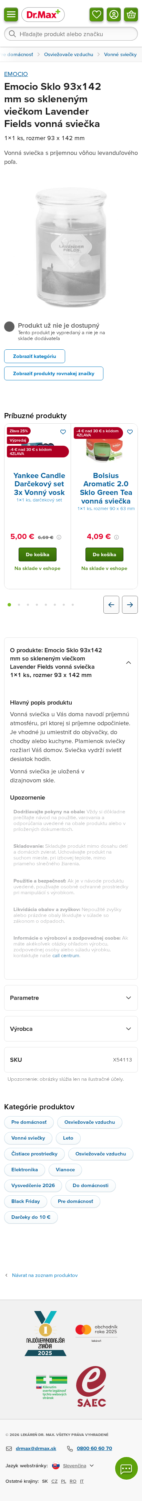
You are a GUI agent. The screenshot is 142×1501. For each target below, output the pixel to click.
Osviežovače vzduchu (89, 1122)
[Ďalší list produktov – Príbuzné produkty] (130, 605)
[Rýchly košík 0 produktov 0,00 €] (131, 14)
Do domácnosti (91, 1185)
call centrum (65, 955)
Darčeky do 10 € (31, 1217)
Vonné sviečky (28, 1138)
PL (63, 1481)
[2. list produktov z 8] (18, 604)
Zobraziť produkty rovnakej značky (53, 373)
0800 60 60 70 (94, 1448)
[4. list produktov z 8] (36, 604)
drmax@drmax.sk (36, 1448)
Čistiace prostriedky (34, 1153)
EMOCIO (16, 73)
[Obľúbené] (96, 14)
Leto (68, 1138)
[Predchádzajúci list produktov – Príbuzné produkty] (111, 605)
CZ (54, 1481)
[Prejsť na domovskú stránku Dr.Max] (43, 14)
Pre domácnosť (29, 1122)
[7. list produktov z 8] (63, 604)
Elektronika (24, 1169)
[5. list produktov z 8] (45, 604)
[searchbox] (71, 34)
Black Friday (25, 1201)
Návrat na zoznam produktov (45, 1275)
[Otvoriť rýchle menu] (11, 14)
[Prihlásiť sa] (114, 14)
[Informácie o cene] (58, 537)
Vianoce (65, 1169)
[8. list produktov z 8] (72, 604)
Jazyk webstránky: (27, 1465)
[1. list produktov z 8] (9, 605)
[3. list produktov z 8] (27, 604)
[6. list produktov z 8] (54, 604)
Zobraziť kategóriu (34, 356)
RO (73, 1481)
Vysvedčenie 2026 (33, 1185)
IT (82, 1481)
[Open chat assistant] (126, 1468)
